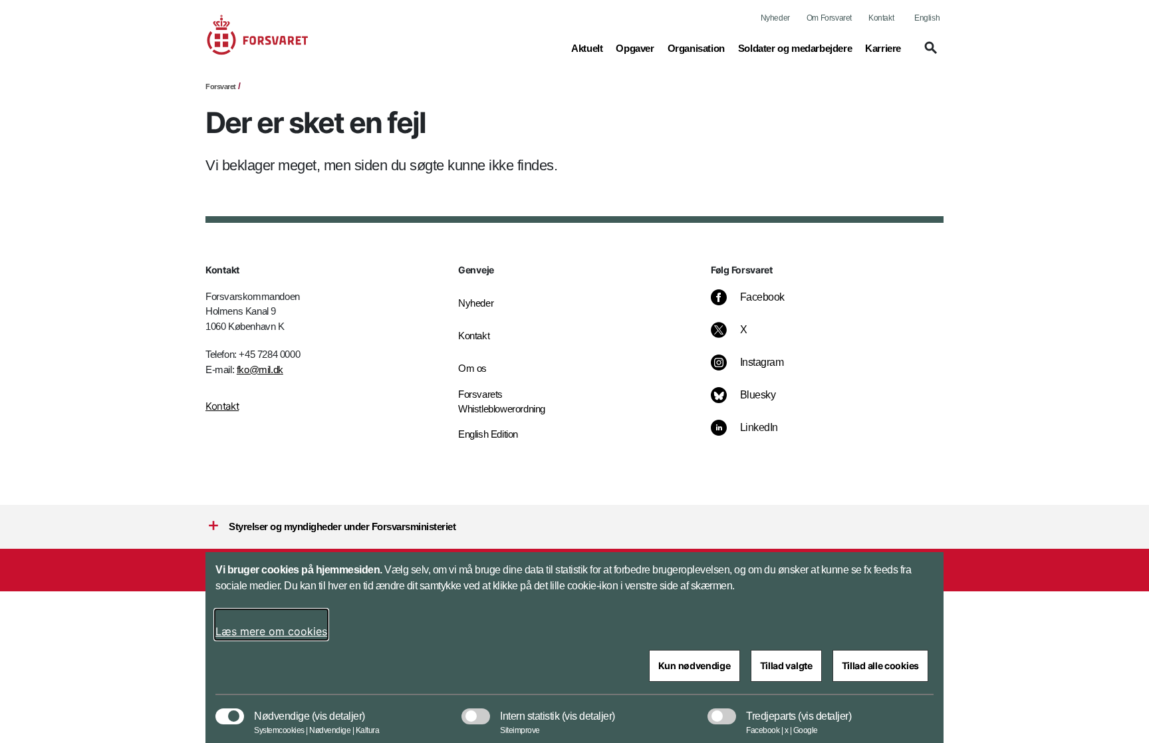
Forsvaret (220, 86)
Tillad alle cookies (880, 665)
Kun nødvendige (694, 665)
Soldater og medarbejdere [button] (795, 48)
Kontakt (881, 18)
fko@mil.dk (260, 369)
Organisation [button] (696, 48)
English (927, 18)
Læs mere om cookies (271, 631)
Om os (472, 368)
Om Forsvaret (829, 18)
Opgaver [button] (635, 48)
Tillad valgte (786, 665)
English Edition (488, 434)
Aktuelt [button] (586, 48)
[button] (929, 54)
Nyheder (775, 18)
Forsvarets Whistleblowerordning (501, 401)
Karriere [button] (883, 48)
